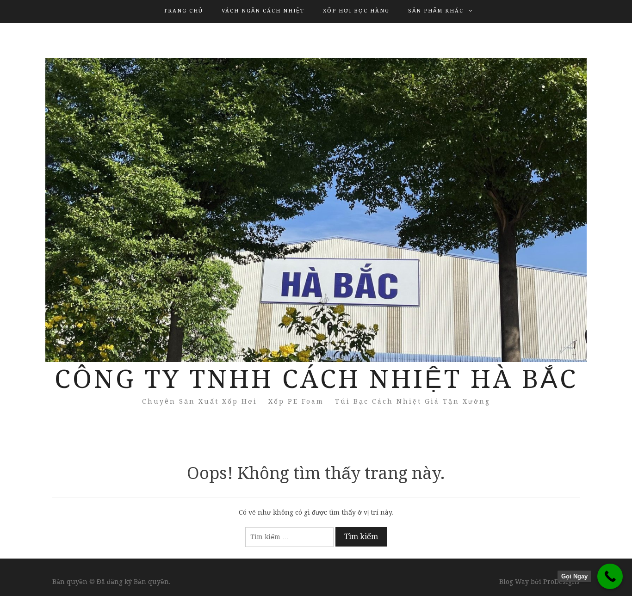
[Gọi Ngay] (610, 576)
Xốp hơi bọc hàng (356, 11)
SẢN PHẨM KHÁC (436, 11)
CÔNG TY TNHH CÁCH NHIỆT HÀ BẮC (316, 379)
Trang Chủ (183, 11)
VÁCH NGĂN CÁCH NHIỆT (263, 11)
